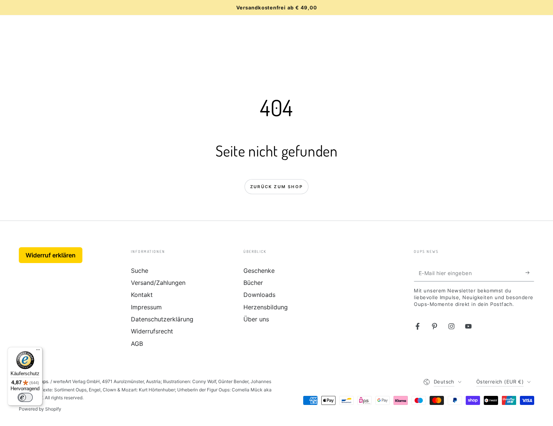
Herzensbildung (265, 307)
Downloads (259, 294)
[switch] (25, 397)
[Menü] (38, 351)
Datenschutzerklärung (162, 319)
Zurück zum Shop (276, 186)
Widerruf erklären (51, 255)
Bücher (253, 282)
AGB (137, 343)
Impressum (146, 307)
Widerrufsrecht (152, 331)
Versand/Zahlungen (158, 282)
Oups (42, 381)
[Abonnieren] (530, 273)
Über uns (256, 319)
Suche (139, 270)
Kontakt (142, 294)
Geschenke (259, 270)
